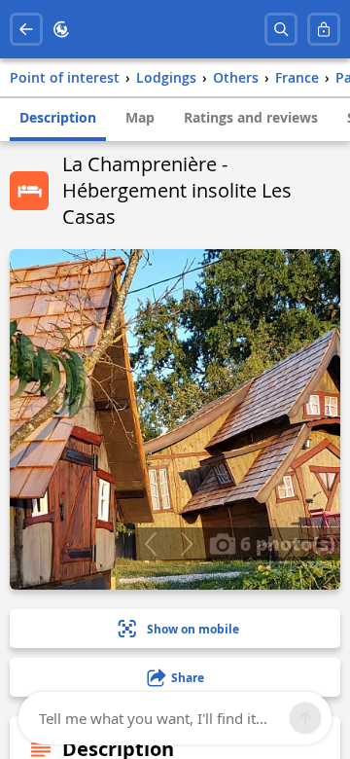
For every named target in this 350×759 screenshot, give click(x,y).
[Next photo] (186, 544)
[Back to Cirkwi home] (61, 29)
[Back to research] (26, 29)
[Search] (281, 29)
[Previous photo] (150, 544)
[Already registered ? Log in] (323, 29)
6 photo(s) (285, 543)
